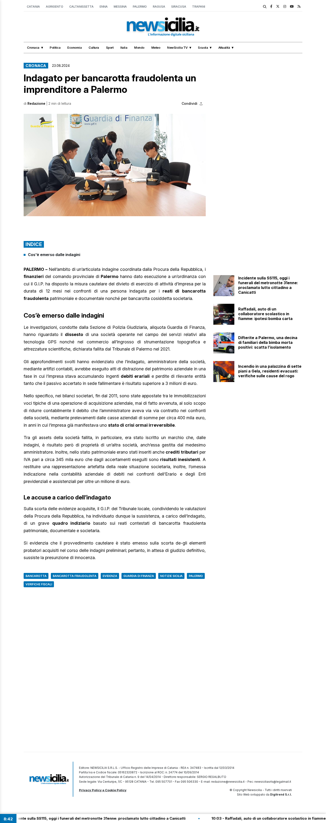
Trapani (198, 6)
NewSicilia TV (177, 47)
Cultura (94, 47)
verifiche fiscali (39, 584)
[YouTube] (292, 6)
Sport (110, 47)
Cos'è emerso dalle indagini (54, 254)
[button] (115, 165)
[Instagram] (284, 6)
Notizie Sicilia (171, 576)
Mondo (139, 47)
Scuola (203, 47)
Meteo (155, 47)
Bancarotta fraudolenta (74, 576)
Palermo (140, 6)
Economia (74, 47)
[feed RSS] (299, 6)
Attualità (224, 47)
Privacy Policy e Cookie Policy (102, 790)
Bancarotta (36, 576)
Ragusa (159, 6)
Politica (55, 47)
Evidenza (110, 576)
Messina (120, 6)
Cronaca (33, 47)
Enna (104, 6)
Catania (33, 6)
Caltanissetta (81, 6)
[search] (264, 6)
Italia (123, 47)
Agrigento (54, 6)
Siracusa (178, 6)
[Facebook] (271, 6)
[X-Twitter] (277, 6)
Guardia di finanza (138, 576)
